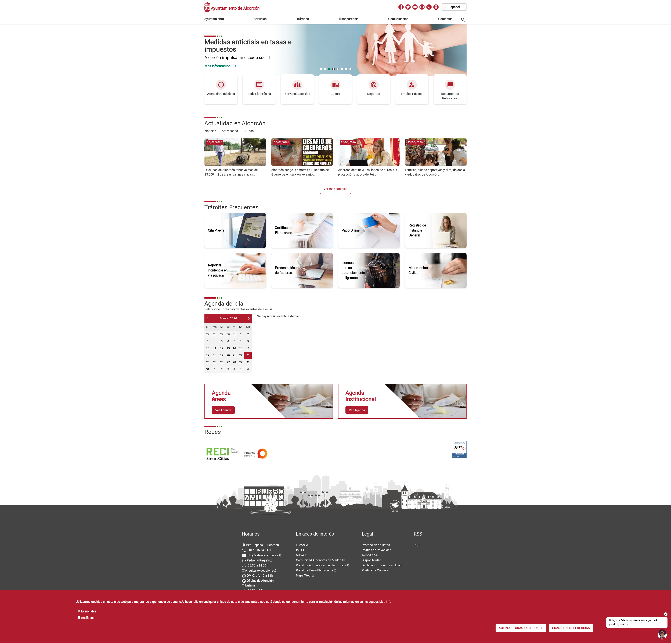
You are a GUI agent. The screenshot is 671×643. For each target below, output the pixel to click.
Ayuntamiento (214, 19)
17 (207, 355)
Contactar (445, 19)
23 (248, 355)
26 (221, 362)
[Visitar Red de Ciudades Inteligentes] (222, 453)
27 (207, 334)
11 (214, 348)
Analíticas (88, 618)
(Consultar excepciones (258, 570)
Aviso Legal (370, 555)
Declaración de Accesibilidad (382, 565)
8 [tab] (350, 69)
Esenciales (88, 611)
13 (228, 348)
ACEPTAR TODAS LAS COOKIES (521, 628)
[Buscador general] (463, 19)
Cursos (249, 131)
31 (234, 334)
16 (248, 348)
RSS (417, 545)
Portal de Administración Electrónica (321, 565)
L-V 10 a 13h (260, 575)
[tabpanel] (334, 50)
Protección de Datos (376, 545)
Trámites (303, 19)
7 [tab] (346, 69)
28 (214, 334)
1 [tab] (321, 69)
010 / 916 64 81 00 (259, 550)
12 (221, 348)
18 (214, 355)
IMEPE (300, 550)
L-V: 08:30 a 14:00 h (255, 565)
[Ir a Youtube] (415, 7)
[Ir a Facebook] (401, 7)
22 (240, 355)
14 (234, 348)
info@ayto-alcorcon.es (262, 555)
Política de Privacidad (376, 550)
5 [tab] (337, 69)
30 (228, 334)
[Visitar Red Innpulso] (254, 453)
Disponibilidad (371, 560)
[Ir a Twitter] (408, 7)
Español (454, 7)
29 (221, 334)
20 (228, 355)
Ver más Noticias (335, 189)
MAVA (300, 555)
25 (214, 362)
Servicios (260, 19)
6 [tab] (342, 69)
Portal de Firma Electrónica (314, 570)
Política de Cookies (375, 570)
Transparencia (349, 19)
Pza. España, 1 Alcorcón (262, 545)
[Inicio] (207, 7)
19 (221, 355)
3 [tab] (329, 69)
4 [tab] (333, 69)
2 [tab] (325, 69)
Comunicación (398, 19)
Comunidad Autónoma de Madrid (318, 560)
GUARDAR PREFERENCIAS (571, 628)
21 (234, 355)
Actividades (230, 131)
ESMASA (302, 545)
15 (240, 348)
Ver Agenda (223, 410)
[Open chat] (662, 634)
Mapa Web (303, 575)
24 (207, 362)
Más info (385, 601)
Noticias (210, 131)
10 (207, 348)
